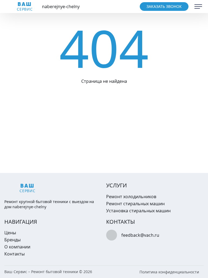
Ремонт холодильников (131, 197)
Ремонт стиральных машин (135, 204)
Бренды (12, 240)
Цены (10, 233)
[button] (198, 6)
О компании (17, 247)
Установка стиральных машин (138, 211)
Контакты (14, 254)
